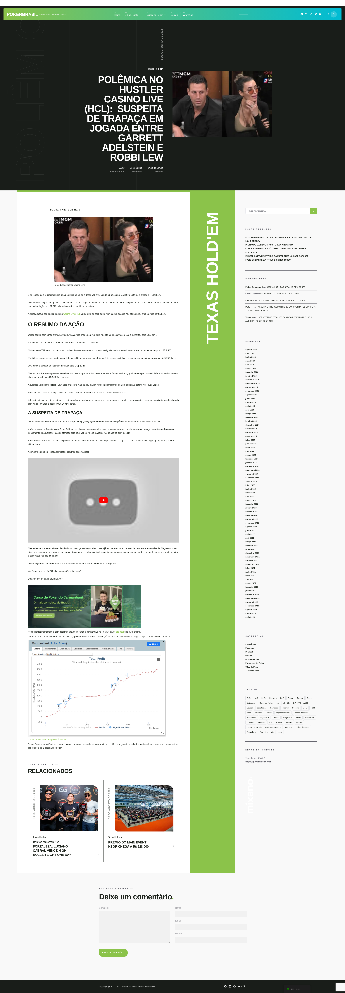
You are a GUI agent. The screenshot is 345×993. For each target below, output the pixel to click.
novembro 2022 (252, 515)
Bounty (300, 698)
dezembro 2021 (252, 553)
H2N (313, 708)
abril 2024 (249, 451)
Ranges (289, 722)
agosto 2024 (251, 436)
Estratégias (250, 644)
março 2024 (250, 455)
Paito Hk (249, 307)
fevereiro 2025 (251, 417)
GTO (305, 708)
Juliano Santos (116, 171)
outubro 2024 (251, 432)
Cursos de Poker (154, 15)
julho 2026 (250, 353)
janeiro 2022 (251, 549)
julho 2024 (250, 440)
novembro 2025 (252, 383)
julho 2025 (250, 398)
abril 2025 (249, 410)
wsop (280, 732)
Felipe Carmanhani (254, 287)
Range (279, 722)
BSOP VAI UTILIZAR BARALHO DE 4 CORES (285, 287)
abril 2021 (249, 579)
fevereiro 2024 (251, 459)
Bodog (290, 698)
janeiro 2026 (251, 376)
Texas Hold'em (155, 69)
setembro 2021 (252, 564)
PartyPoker (287, 717)
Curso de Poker (266, 703)
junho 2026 (250, 357)
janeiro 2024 (251, 463)
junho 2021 (250, 572)
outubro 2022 (251, 519)
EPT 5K (286, 703)
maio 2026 (250, 361)
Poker (298, 717)
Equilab (250, 708)
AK (256, 698)
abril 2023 (249, 496)
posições (250, 722)
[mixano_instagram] (311, 15)
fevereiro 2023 (251, 504)
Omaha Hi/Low (252, 659)
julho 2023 (250, 485)
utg (272, 732)
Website (179, 933)
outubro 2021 (251, 560)
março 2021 (250, 583)
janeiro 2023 (251, 508)
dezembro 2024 (252, 425)
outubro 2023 (251, 474)
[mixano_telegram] (315, 15)
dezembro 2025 (252, 380)
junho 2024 (250, 444)
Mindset (249, 652)
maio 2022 (250, 534)
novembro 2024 (252, 429)
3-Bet (249, 698)
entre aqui (119, 632)
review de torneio (254, 727)
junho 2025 (250, 402)
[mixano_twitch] (320, 15)
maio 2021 (250, 576)
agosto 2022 (251, 527)
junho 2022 (250, 530)
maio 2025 (250, 406)
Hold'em (258, 713)
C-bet (309, 698)
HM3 (249, 713)
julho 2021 (250, 568)
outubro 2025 (251, 387)
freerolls (295, 708)
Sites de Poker (252, 667)
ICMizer (268, 713)
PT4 (270, 722)
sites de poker (303, 727)
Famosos (249, 648)
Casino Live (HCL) (72, 314)
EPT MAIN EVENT (301, 703)
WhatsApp (188, 15)
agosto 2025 (251, 395)
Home (117, 15)
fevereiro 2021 (251, 587)
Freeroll (285, 708)
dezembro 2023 (252, 466)
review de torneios (273, 727)
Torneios (264, 732)
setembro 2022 (252, 523)
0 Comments (135, 171)
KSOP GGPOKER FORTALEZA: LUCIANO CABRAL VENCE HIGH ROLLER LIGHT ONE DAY (52, 848)
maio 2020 (250, 617)
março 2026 (250, 368)
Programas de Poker (254, 663)
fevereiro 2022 (251, 545)
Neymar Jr (264, 717)
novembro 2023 (252, 470)
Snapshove (251, 732)
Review (299, 722)
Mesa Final (251, 717)
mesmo (62, 739)
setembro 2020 (252, 606)
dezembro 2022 (252, 511)
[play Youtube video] (103, 500)
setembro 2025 (252, 391)
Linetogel (249, 300)
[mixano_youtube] (306, 15)
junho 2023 (250, 489)
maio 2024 (250, 447)
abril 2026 (249, 365)
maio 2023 (250, 493)
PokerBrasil (22, 14)
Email (178, 921)
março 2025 (250, 414)
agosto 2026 (251, 349)
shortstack (289, 727)
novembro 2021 (252, 557)
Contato (174, 15)
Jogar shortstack (283, 713)
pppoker (261, 722)
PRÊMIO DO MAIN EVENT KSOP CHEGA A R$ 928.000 (128, 844)
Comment (103, 908)
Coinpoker (251, 703)
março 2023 (250, 500)
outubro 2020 (251, 602)
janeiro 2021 (251, 591)
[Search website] (334, 14)
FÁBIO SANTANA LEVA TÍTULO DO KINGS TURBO (268, 260)
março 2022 (250, 542)
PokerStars (309, 717)
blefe (263, 698)
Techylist (249, 317)
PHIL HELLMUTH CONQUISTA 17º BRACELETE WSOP (281, 300)
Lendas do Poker (301, 713)
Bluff (282, 698)
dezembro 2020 (252, 594)
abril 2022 (249, 538)
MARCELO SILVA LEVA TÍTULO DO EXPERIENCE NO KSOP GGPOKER (276, 256)
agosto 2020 (251, 609)
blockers (273, 698)
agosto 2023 (251, 481)
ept (278, 703)
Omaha (248, 656)
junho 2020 (250, 613)
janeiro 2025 (251, 421)
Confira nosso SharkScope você (43, 739)
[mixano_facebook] (302, 15)
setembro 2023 (252, 478)
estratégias (261, 708)
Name (178, 908)
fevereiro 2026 (251, 372)
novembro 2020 (252, 598)
